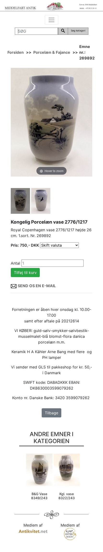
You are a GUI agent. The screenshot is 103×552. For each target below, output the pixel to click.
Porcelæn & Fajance (51, 52)
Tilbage (51, 412)
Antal (15, 263)
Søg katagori (78, 30)
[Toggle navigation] (51, 20)
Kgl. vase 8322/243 (66, 496)
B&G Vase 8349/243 (39, 496)
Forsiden (15, 52)
